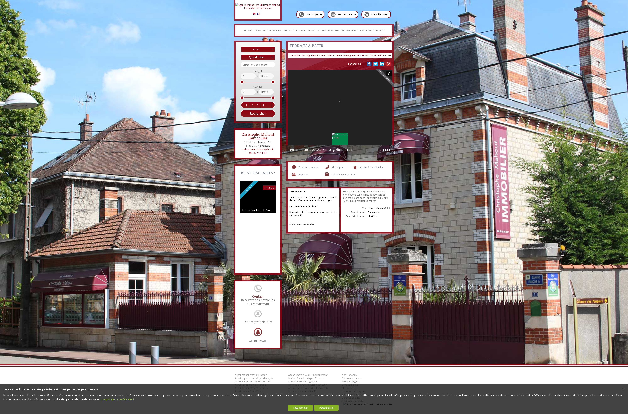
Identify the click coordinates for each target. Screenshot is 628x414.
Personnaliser (326, 407)
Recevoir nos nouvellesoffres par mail (258, 300)
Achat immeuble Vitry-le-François (252, 381)
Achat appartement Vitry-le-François (254, 378)
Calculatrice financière (343, 174)
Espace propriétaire (258, 322)
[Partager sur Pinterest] (388, 64)
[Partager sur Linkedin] (382, 64)
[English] (254, 14)
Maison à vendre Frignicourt (303, 381)
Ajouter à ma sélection (371, 167)
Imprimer (303, 174)
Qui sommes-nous (351, 378)
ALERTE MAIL (258, 341)
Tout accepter (300, 407)
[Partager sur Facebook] (369, 64)
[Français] (258, 14)
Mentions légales (351, 381)
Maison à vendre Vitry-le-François (306, 378)
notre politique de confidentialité (117, 399)
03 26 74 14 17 (258, 152)
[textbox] (258, 64)
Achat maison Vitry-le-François (251, 374)
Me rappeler (338, 167)
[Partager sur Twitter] (375, 64)
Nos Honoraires (350, 374)
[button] (246, 105)
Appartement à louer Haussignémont (308, 374)
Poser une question (309, 167)
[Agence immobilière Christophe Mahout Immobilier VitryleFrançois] (258, 7)
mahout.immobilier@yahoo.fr (258, 149)
